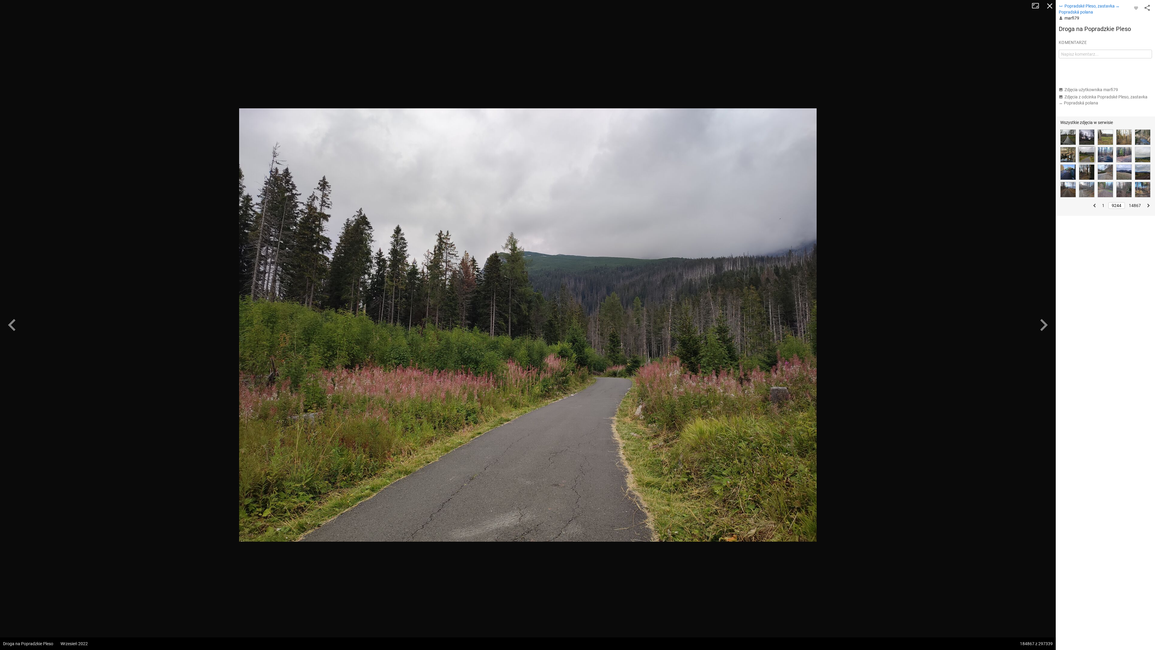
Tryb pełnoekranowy (1038, 6)
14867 (1135, 205)
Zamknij (1050, 6)
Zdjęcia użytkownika (1091, 89)
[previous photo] (12, 325)
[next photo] (1044, 325)
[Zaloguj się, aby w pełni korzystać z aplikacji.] (1136, 7)
